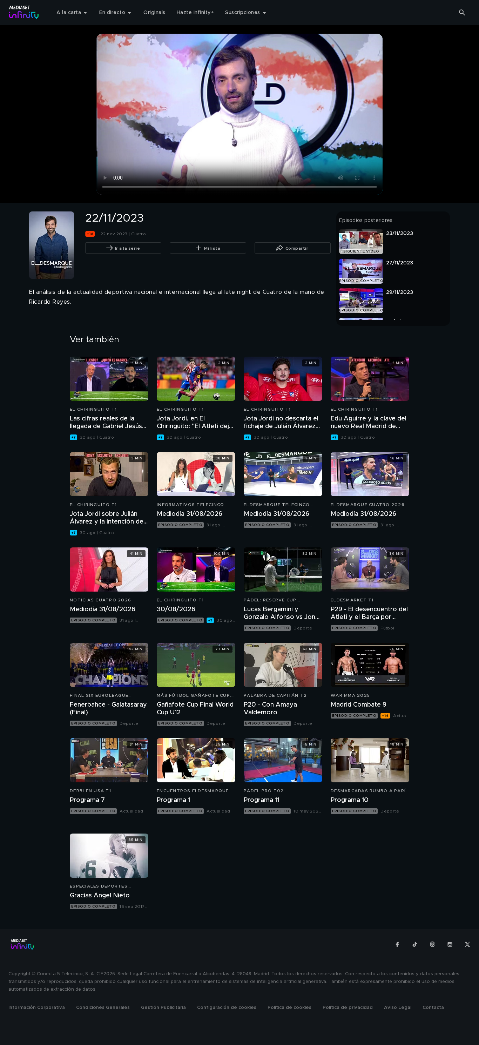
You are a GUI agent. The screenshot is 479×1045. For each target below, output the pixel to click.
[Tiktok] (415, 944)
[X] (467, 944)
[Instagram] (450, 944)
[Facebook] (397, 944)
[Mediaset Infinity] (24, 12)
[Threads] (432, 944)
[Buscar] (462, 12)
